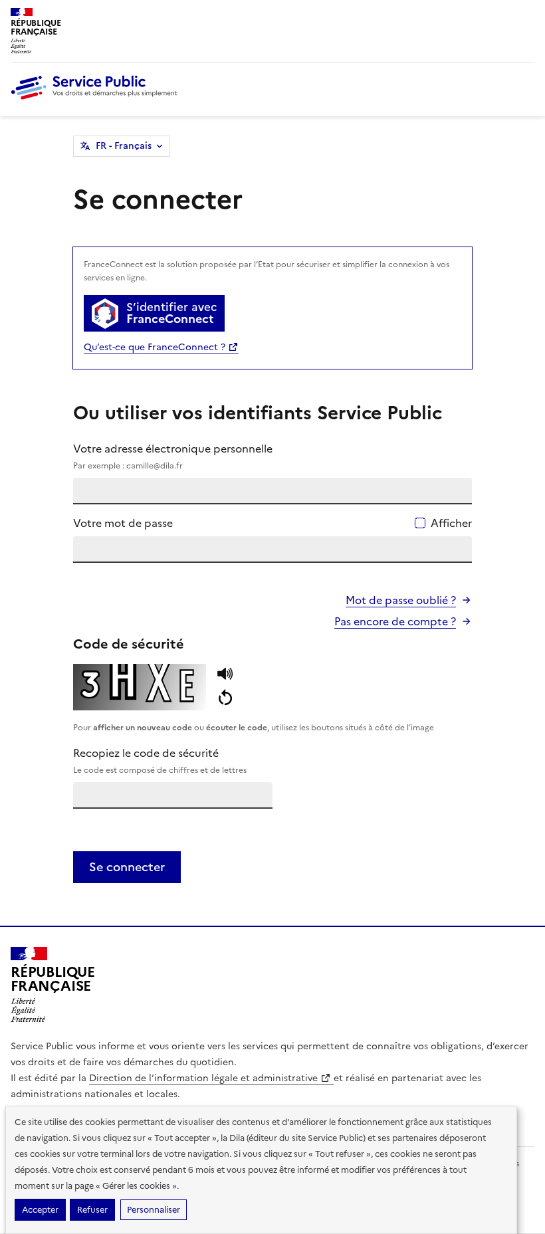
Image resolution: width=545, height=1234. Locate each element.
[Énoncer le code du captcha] (225, 675)
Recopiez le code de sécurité (160, 760)
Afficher (451, 523)
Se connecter (127, 867)
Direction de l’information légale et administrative (204, 1078)
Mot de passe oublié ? (401, 600)
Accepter (40, 1209)
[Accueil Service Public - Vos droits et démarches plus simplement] (97, 100)
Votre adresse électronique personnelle (172, 456)
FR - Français (124, 146)
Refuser (92, 1209)
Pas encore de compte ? (395, 621)
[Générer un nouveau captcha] (225, 699)
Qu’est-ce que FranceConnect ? (156, 347)
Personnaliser (153, 1209)
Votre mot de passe (123, 523)
